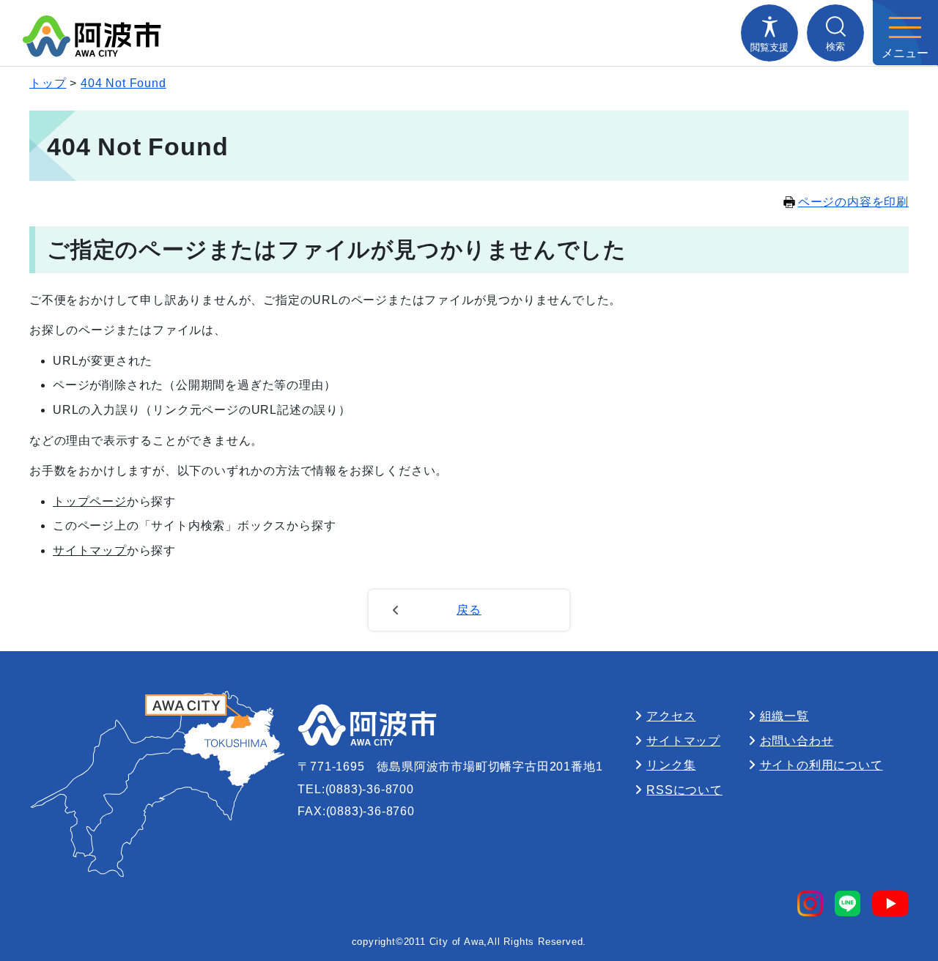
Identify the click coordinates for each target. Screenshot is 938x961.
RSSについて (684, 790)
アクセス (670, 716)
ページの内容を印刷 (853, 202)
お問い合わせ (797, 741)
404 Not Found (123, 83)
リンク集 (670, 765)
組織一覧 (784, 716)
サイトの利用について (821, 765)
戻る (469, 610)
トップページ (90, 501)
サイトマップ (90, 550)
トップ (47, 83)
